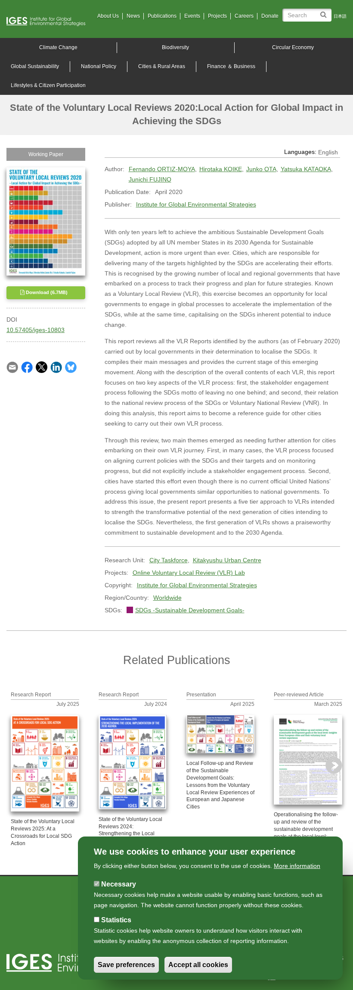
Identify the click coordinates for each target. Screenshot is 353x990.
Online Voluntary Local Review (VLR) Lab (189, 572)
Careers (244, 16)
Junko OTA (261, 169)
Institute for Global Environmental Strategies (196, 204)
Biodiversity (175, 47)
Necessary (118, 884)
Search (324, 11)
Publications (162, 16)
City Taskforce (168, 560)
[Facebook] (27, 366)
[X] (41, 366)
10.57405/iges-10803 (35, 329)
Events (192, 16)
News (133, 16)
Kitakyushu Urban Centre (227, 560)
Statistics (116, 920)
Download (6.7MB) (46, 292)
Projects (217, 16)
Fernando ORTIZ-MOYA (162, 169)
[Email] (12, 366)
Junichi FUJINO (150, 179)
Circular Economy (293, 47)
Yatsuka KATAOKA (306, 169)
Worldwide (167, 597)
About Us (108, 16)
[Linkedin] (56, 366)
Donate (270, 16)
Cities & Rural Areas (161, 66)
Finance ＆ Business (231, 66)
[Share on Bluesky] (71, 366)
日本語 (340, 16)
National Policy (98, 66)
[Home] (49, 21)
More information (297, 865)
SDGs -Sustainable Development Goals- (190, 610)
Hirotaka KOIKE (220, 169)
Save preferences (126, 964)
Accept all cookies (198, 964)
